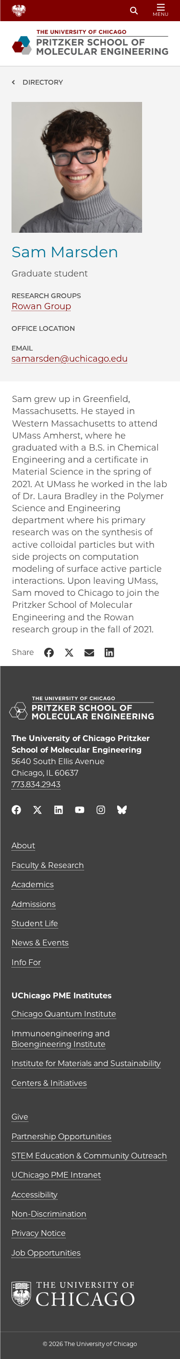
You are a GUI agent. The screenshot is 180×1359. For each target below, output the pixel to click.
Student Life (35, 923)
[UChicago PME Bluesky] (122, 812)
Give (20, 1116)
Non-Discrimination (49, 1214)
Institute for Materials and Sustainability (86, 1063)
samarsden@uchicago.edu (70, 358)
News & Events (40, 942)
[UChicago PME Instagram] (101, 811)
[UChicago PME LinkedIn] (58, 811)
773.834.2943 (36, 784)
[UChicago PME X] (37, 811)
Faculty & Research (48, 865)
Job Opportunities (46, 1253)
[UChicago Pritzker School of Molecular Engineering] (90, 709)
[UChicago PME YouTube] (79, 811)
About (23, 845)
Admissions (34, 904)
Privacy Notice (39, 1233)
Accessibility (35, 1194)
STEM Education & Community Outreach (89, 1155)
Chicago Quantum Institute (64, 1014)
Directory (43, 82)
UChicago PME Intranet (56, 1175)
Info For (26, 962)
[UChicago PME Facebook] (16, 811)
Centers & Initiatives (49, 1083)
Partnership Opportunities (61, 1136)
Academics (33, 884)
